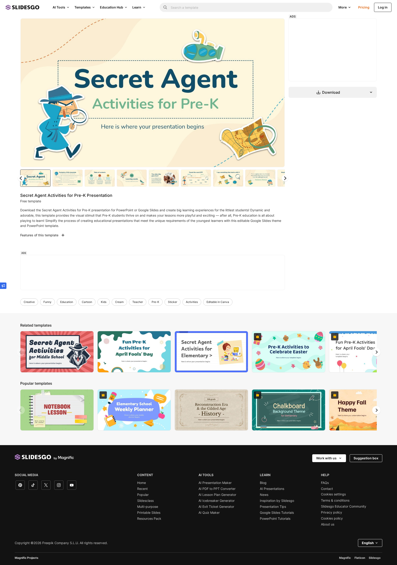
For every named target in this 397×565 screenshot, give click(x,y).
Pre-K (155, 302)
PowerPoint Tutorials (275, 518)
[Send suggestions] (3, 285)
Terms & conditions (335, 500)
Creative (29, 302)
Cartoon (87, 302)
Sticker (172, 302)
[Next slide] (278, 93)
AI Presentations (272, 489)
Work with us (326, 458)
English (368, 543)
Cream (119, 302)
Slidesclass (145, 501)
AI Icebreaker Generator (216, 501)
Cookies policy (332, 518)
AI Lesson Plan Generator (217, 495)
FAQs (325, 483)
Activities (192, 302)
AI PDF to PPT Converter (216, 489)
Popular (143, 495)
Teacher (137, 302)
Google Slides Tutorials (277, 512)
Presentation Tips (273, 506)
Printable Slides (148, 512)
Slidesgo (374, 557)
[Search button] (165, 7)
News (264, 495)
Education (66, 302)
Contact (327, 489)
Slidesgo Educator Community (343, 506)
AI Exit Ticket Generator (216, 506)
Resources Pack (149, 518)
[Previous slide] (21, 352)
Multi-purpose (147, 506)
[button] (284, 178)
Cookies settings (333, 494)
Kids (103, 302)
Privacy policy (331, 512)
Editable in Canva (218, 302)
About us (327, 524)
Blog (263, 483)
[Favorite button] (264, 25)
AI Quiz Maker (209, 512)
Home (141, 483)
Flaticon (359, 557)
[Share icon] (276, 25)
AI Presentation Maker (215, 483)
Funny (47, 302)
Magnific (345, 557)
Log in (383, 7)
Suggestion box (366, 458)
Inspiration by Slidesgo (277, 501)
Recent (142, 489)
